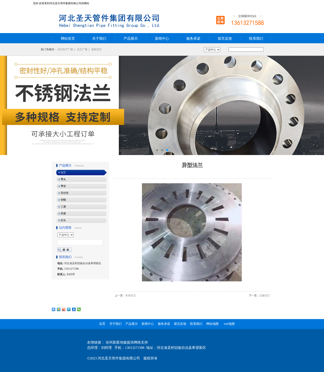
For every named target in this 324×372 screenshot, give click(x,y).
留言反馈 (225, 38)
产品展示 (131, 38)
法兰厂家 (82, 49)
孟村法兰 (96, 49)
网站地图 (212, 323)
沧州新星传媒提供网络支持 (127, 342)
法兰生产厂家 (65, 49)
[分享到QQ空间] (59, 309)
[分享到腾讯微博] (69, 309)
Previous (7, 105)
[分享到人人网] (74, 309)
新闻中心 (162, 38)
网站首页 (68, 38)
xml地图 (229, 323)
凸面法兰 (264, 295)
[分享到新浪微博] (64, 309)
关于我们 (99, 38)
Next (316, 105)
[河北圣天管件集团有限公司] (162, 105)
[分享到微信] (79, 309)
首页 (102, 323)
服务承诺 (193, 38)
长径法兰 (130, 295)
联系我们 (256, 38)
